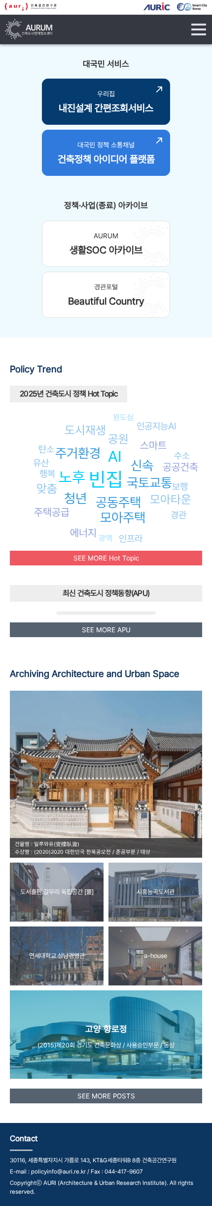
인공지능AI (157, 426)
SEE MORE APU (106, 630)
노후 (72, 477)
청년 (75, 498)
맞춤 (46, 488)
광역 (105, 538)
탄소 (46, 449)
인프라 (130, 538)
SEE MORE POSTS (106, 1096)
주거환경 (78, 453)
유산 (41, 462)
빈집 (106, 479)
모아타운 (170, 499)
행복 (47, 473)
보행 (180, 486)
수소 (182, 455)
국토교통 (149, 482)
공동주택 (118, 502)
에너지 (83, 533)
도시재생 (85, 430)
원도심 (123, 417)
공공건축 (180, 467)
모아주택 (122, 517)
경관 (178, 514)
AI (115, 456)
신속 (142, 465)
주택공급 (52, 512)
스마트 (153, 445)
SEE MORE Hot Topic (106, 558)
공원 (118, 439)
